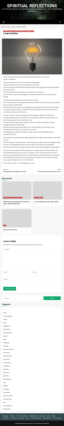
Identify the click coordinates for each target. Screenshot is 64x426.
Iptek (4, 339)
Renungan (31, 31)
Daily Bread (6, 326)
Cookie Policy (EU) (35, 418)
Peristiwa (12, 197)
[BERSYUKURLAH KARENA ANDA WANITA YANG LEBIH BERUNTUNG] (16, 190)
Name (5, 272)
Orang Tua (25, 31)
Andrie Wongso (7, 316)
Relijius (5, 386)
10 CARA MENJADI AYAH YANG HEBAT (46, 202)
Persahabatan (7, 379)
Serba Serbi (6, 392)
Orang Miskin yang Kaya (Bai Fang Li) (49, 170)
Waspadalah (6, 409)
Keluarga (20, 31)
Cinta (4, 322)
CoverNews (37, 423)
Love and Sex (7, 362)
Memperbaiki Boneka (10, 229)
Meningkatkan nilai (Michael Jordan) (14, 170)
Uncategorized (7, 405)
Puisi (4, 382)
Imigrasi (5, 336)
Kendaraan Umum (8, 349)
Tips (41, 197)
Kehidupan (13, 31)
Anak (5, 31)
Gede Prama (6, 329)
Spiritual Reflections (32, 5)
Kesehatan (6, 352)
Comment (6, 249)
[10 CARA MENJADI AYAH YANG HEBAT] (47, 190)
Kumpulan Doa (7, 356)
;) (3, 309)
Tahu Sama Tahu (8, 395)
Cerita (8, 31)
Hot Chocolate (7, 332)
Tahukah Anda (19, 197)
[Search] (60, 21)
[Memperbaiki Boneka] (16, 218)
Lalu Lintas (6, 359)
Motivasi (5, 369)
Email (35, 272)
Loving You (6, 366)
